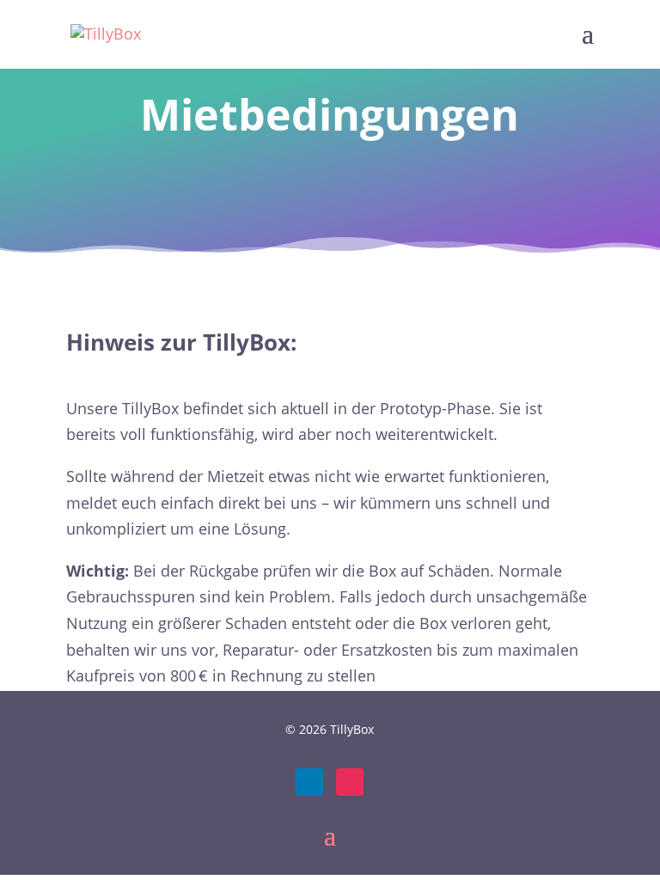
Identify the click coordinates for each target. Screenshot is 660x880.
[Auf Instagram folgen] (350, 782)
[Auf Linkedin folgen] (309, 782)
